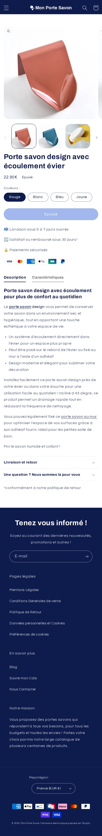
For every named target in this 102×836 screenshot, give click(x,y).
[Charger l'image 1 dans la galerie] (24, 136)
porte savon (20, 307)
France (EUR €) (48, 788)
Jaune (81, 197)
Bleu (60, 197)
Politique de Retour (25, 612)
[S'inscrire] (86, 556)
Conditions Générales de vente (35, 601)
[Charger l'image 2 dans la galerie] (51, 136)
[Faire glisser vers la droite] (97, 137)
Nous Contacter (22, 689)
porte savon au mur (79, 416)
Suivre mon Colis (23, 678)
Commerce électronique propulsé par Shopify (65, 823)
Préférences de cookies (29, 634)
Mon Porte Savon (30, 823)
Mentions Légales (24, 590)
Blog (13, 667)
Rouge (14, 197)
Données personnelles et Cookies (37, 623)
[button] (6, 7)
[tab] (15, 278)
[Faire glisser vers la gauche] (5, 137)
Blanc (38, 197)
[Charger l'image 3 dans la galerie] (77, 136)
